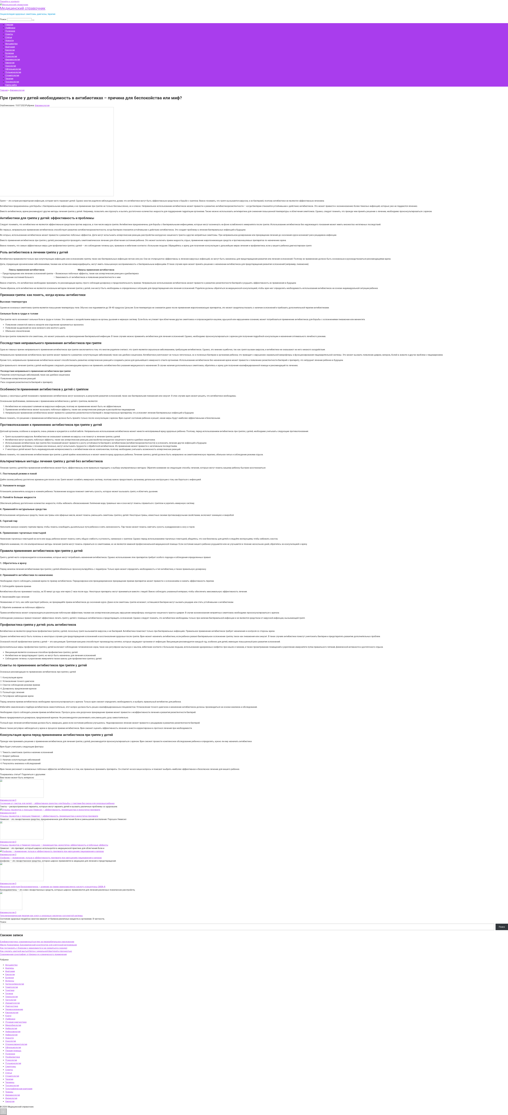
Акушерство (11, 43)
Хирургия (9, 62)
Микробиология (13, 1025)
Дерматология (12, 1003)
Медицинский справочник (22, 8)
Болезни (9, 53)
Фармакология (12, 59)
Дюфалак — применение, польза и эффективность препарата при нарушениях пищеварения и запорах (51, 857)
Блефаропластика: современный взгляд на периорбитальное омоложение (37, 941)
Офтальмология (13, 69)
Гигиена (9, 993)
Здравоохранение (14, 1009)
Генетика (9, 990)
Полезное (10, 31)
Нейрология (11, 1028)
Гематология (11, 987)
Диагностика (11, 1006)
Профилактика (12, 1057)
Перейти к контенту (9, 1)
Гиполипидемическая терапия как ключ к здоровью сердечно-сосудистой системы (41, 915)
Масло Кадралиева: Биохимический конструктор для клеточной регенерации (38, 945)
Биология (10, 50)
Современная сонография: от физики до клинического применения (33, 954)
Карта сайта (11, 85)
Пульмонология (13, 72)
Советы (9, 34)
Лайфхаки (10, 28)
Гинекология (11, 996)
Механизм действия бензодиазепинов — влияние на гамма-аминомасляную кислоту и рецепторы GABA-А (52, 886)
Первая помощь (13, 1050)
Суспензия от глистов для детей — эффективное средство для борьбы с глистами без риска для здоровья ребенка (57, 803)
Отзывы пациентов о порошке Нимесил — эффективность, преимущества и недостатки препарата (49, 816)
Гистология (10, 1000)
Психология (11, 56)
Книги (8, 1016)
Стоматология (12, 75)
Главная (9, 24)
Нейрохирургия (12, 1031)
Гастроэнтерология (14, 984)
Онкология (10, 66)
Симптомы (10, 1066)
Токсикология (12, 82)
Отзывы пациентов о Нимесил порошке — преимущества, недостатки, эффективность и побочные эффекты (54, 845)
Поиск (3, 922)
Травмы (9, 1092)
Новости (9, 40)
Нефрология (11, 1035)
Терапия (9, 78)
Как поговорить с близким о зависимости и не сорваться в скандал (33, 948)
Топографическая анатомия (18, 1088)
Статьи (8, 37)
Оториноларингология (16, 1044)
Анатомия (10, 47)
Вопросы (9, 981)
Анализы (9, 968)
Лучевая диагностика (15, 1022)
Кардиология (11, 1012)
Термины (9, 1082)
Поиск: (3, 19)
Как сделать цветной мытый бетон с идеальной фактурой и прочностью (36, 951)
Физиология (11, 1098)
